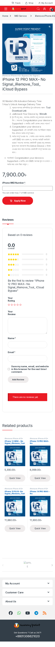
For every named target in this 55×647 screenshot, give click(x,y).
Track (17, 3)
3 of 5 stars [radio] (15, 305)
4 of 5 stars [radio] (17, 305)
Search (38, 8)
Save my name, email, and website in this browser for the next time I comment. (30, 369)
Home (5, 16)
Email (11, 352)
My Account (47, 3)
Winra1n (43, 114)
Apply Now (20, 200)
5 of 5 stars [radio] (20, 305)
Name (12, 338)
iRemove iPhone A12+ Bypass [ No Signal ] (20, 75)
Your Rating (11, 299)
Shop (31, 3)
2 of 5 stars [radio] (12, 305)
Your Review (12, 313)
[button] (50, 27)
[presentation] (52, 565)
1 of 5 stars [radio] (9, 305)
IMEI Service (21, 16)
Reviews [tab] (8, 219)
